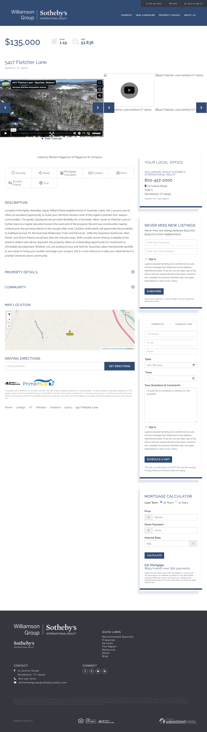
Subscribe (154, 291)
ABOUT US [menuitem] (190, 15)
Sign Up (199, 3)
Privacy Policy (171, 281)
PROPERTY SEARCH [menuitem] (169, 15)
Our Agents (163, 199)
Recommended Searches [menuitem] (118, 636)
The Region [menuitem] (109, 646)
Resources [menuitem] (108, 649)
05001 (68, 407)
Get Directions (119, 366)
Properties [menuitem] (108, 640)
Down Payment (154, 524)
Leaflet (105, 349)
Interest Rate (153, 537)
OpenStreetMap (117, 349)
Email (174, 3)
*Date (148, 359)
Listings (20, 407)
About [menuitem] (106, 653)
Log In (189, 3)
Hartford (55, 407)
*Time (148, 372)
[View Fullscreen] (9, 326)
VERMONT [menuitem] (126, 15)
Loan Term (151, 502)
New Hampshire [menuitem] (145, 15)
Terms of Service (171, 470)
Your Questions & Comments (162, 385)
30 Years (168, 502)
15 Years (183, 502)
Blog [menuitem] (105, 656)
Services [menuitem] (107, 643)
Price (148, 511)
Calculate (154, 555)
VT (30, 407)
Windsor (41, 407)
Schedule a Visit (183, 324)
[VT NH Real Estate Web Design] (177, 721)
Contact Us (150, 199)
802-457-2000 (155, 3)
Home (8, 407)
